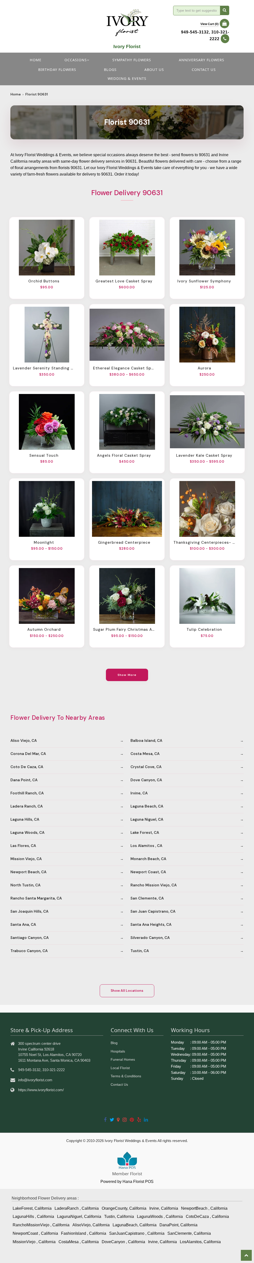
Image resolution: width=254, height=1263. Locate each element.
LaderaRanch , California (77, 1208)
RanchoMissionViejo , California (41, 1225)
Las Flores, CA (23, 845)
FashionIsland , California (83, 1233)
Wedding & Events (127, 78)
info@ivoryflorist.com (35, 1080)
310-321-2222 (53, 1070)
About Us (154, 69)
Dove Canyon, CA (146, 780)
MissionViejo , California (34, 1242)
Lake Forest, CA (144, 832)
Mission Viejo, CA (26, 858)
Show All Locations (127, 990)
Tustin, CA (139, 950)
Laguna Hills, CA (24, 819)
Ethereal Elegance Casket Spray (124, 368)
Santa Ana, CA (23, 924)
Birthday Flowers (57, 69)
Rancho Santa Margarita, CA (36, 898)
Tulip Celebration (204, 629)
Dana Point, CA (23, 780)
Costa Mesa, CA (144, 753)
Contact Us (119, 1084)
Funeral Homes (123, 1059)
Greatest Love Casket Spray (124, 281)
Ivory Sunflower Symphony (204, 281)
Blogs (110, 69)
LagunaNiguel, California (79, 1216)
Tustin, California (119, 1216)
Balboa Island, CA (146, 740)
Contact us (204, 69)
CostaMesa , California (79, 1242)
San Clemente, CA (147, 898)
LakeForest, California (32, 1208)
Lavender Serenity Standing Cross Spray (44, 368)
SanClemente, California (189, 1233)
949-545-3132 (195, 32)
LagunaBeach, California (135, 1225)
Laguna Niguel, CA (146, 819)
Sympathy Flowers (131, 60)
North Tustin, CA (25, 885)
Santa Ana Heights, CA (150, 924)
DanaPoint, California (178, 1225)
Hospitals (118, 1051)
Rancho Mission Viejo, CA (153, 885)
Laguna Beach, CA (146, 806)
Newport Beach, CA (28, 872)
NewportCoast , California (35, 1233)
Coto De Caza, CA (26, 766)
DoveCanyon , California (123, 1242)
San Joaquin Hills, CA (29, 911)
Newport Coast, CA (148, 872)
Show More (127, 675)
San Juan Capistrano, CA (152, 911)
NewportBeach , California (204, 1208)
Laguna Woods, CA (27, 832)
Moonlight (44, 542)
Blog (114, 1043)
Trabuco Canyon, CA (29, 950)
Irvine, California (163, 1208)
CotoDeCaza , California (207, 1216)
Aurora (204, 368)
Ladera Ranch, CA (26, 806)
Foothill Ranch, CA (27, 793)
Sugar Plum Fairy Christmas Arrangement (124, 629)
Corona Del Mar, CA (28, 753)
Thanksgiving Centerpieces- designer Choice (204, 542)
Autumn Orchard (44, 629)
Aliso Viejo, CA (23, 740)
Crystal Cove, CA (145, 766)
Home (35, 60)
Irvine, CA (139, 793)
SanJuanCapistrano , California (136, 1233)
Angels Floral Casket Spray (124, 455)
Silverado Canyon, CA (150, 937)
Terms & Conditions (126, 1076)
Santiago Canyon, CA (29, 937)
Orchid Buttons (44, 281)
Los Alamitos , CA (146, 845)
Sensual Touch (44, 455)
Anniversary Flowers (201, 60)
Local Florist (120, 1068)
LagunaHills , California (33, 1216)
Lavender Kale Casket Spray (204, 455)
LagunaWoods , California (160, 1216)
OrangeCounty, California (124, 1208)
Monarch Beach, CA (148, 858)
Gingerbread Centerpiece (124, 542)
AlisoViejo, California (91, 1225)
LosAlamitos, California (200, 1242)
